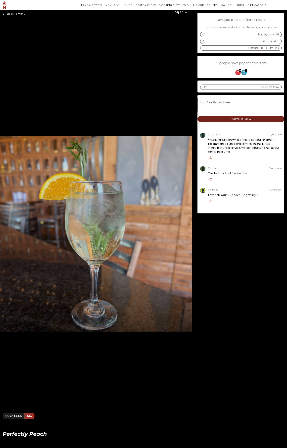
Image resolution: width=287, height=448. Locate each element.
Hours (128, 5)
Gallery (227, 5)
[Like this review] (211, 157)
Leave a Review (91, 5)
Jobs (240, 5)
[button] (112, 5)
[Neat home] (18, 5)
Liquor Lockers (205, 5)
